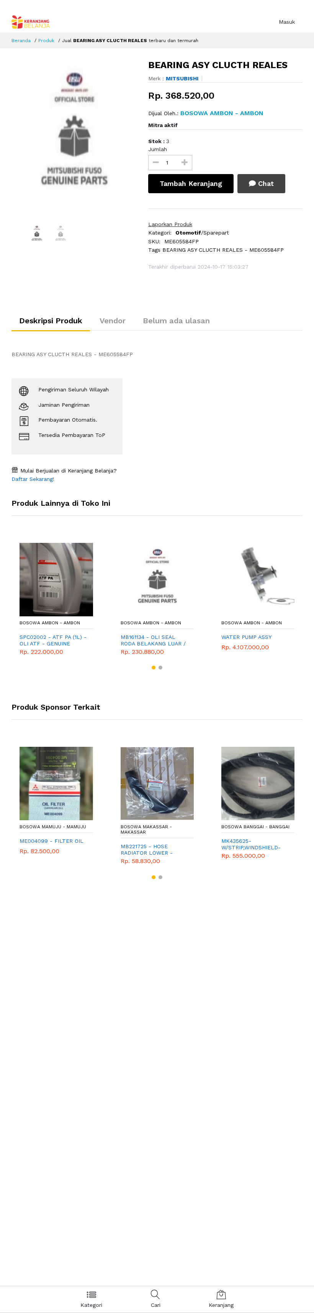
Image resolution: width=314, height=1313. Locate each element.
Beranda (21, 40)
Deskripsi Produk (50, 320)
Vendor (113, 320)
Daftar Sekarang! (32, 479)
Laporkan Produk (170, 224)
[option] (74, 136)
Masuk (287, 22)
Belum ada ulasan (176, 320)
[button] (153, 668)
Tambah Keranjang (191, 183)
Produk (46, 40)
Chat (265, 183)
